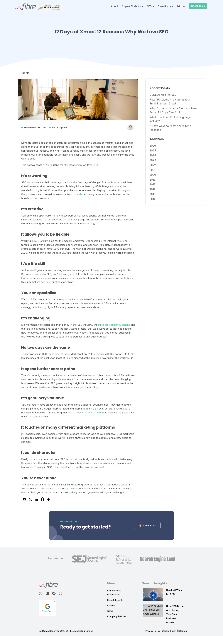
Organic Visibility (131, 6)
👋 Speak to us (147, 525)
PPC (149, 6)
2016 (152, 194)
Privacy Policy (152, 630)
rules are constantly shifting (114, 324)
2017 (152, 189)
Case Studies (165, 6)
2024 (153, 155)
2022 (153, 165)
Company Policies (116, 616)
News (110, 610)
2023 (153, 160)
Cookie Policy (169, 630)
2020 (153, 174)
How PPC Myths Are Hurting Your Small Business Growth (175, 614)
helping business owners (90, 412)
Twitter (73, 488)
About (114, 6)
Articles (180, 6)
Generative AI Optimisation (114, 592)
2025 (153, 150)
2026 (153, 145)
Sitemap (182, 630)
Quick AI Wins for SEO (163, 94)
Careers (111, 605)
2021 (152, 169)
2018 (152, 184)
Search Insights (115, 600)
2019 (152, 179)
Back (25, 73)
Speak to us (198, 5)
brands (78, 194)
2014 (152, 199)
